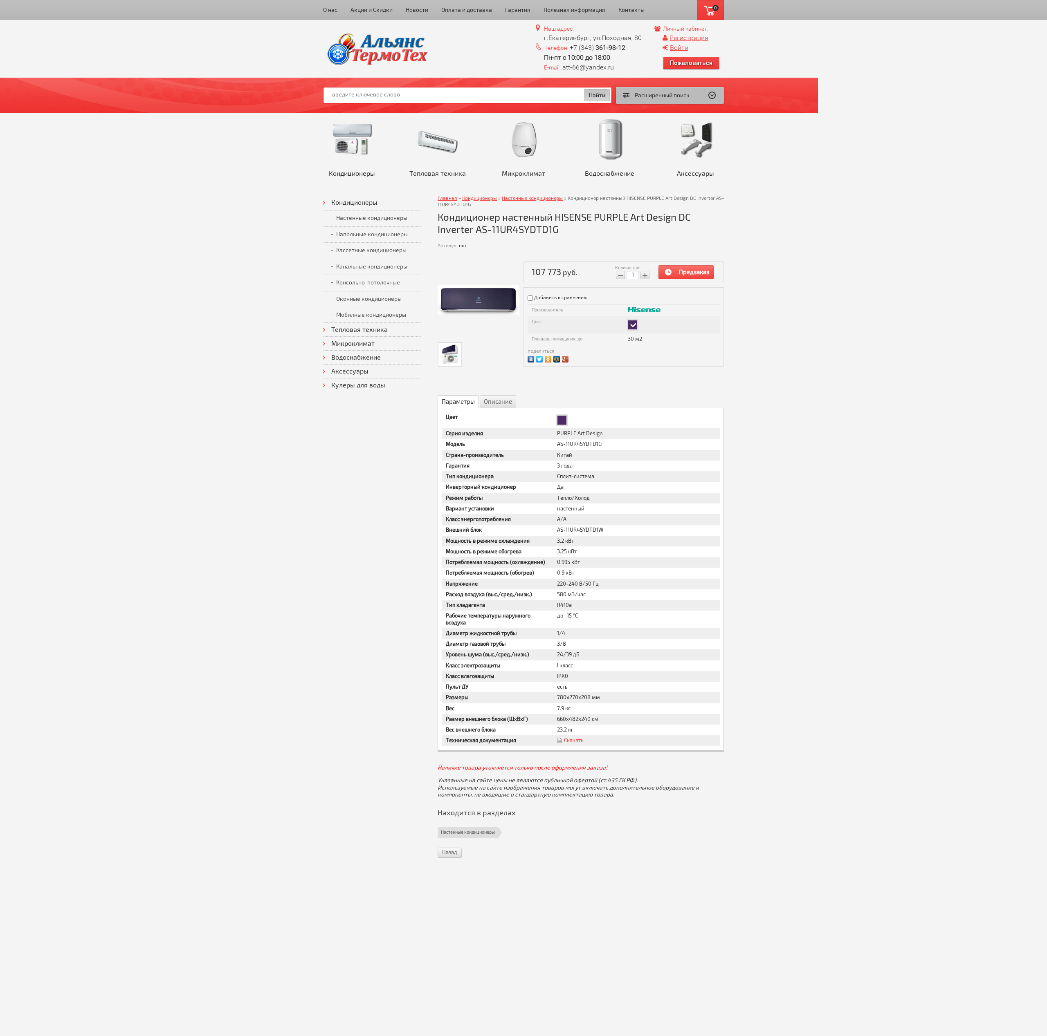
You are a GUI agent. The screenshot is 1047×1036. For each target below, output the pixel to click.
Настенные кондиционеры (371, 218)
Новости (417, 10)
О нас (330, 10)
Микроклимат (523, 174)
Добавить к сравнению (560, 298)
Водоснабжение (609, 174)
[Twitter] (540, 358)
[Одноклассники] (549, 358)
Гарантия (517, 10)
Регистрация (689, 38)
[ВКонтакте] (532, 358)
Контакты (631, 10)
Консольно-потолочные (368, 282)
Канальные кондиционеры (371, 266)
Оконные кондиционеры (369, 298)
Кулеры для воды (358, 385)
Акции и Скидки (371, 10)
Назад (449, 852)
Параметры (458, 401)
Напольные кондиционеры (372, 234)
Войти (679, 47)
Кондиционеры (352, 174)
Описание (498, 401)
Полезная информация (574, 10)
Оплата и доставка (466, 10)
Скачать (574, 740)
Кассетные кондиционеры (371, 250)
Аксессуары (695, 174)
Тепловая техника (437, 174)
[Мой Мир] (557, 358)
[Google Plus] (566, 358)
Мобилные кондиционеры (371, 314)
